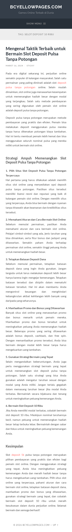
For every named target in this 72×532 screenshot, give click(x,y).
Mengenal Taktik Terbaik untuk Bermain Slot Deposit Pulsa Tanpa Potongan (36, 54)
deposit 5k (18, 454)
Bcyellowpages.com (36, 6)
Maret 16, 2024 (14, 65)
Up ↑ (56, 525)
